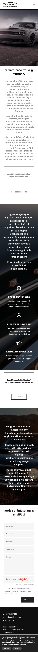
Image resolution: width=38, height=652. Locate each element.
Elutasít (17, 648)
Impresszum (8, 632)
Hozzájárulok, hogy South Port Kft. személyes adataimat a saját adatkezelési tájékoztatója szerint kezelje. (18, 591)
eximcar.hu (10, 620)
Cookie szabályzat (10, 627)
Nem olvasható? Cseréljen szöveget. (25, 584)
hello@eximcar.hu (13, 617)
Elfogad (6, 648)
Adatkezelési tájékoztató (13, 629)
